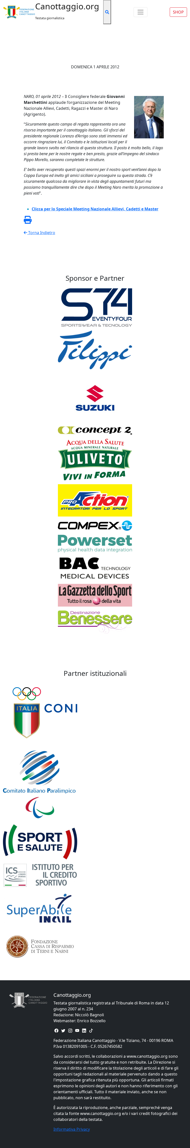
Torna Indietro (41, 232)
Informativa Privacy (71, 1129)
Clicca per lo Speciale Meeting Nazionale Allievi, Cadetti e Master (95, 209)
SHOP (178, 12)
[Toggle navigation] (140, 12)
